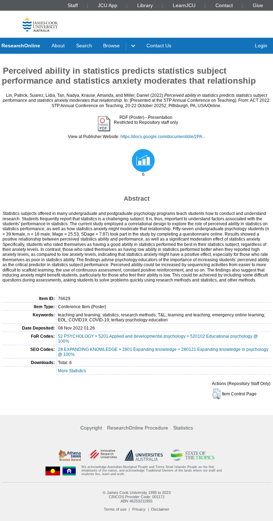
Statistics (183, 428)
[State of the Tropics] (192, 455)
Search (84, 45)
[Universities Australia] (144, 455)
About (58, 45)
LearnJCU (184, 5)
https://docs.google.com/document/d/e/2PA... (163, 136)
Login (261, 45)
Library (145, 5)
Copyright (91, 428)
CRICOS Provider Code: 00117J (137, 497)
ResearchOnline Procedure (137, 428)
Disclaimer (160, 509)
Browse (111, 45)
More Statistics (72, 370)
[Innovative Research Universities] (103, 455)
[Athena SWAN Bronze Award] (70, 455)
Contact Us (158, 45)
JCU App (107, 5)
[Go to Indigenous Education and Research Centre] (52, 470)
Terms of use (115, 509)
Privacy (138, 509)
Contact (224, 5)
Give (258, 5)
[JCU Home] (40, 24)
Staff (73, 5)
